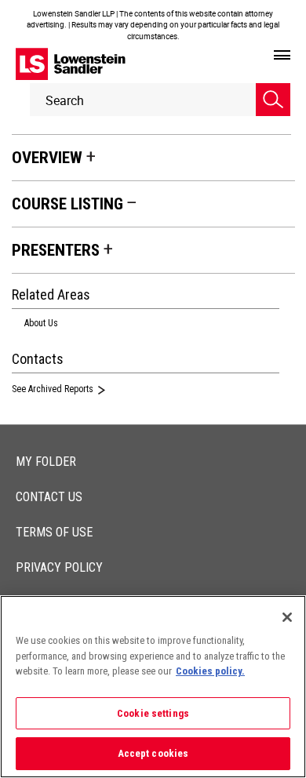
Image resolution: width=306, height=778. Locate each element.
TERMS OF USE (54, 532)
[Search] (273, 99)
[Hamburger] (282, 55)
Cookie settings (153, 713)
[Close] (287, 617)
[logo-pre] (71, 64)
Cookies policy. (210, 671)
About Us (41, 323)
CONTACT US (49, 496)
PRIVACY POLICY (59, 567)
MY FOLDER (46, 461)
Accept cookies (153, 753)
